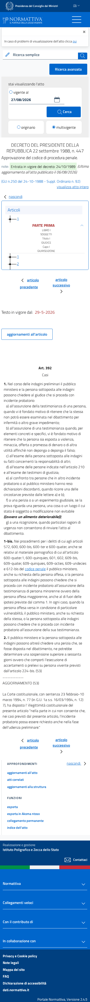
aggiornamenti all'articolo (27, 334)
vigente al (21, 92)
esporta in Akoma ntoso (23, 813)
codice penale (35, 569)
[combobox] (45, 55)
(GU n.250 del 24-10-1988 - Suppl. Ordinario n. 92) (40, 181)
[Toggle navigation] (77, 19)
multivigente (66, 127)
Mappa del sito (14, 969)
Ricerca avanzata (68, 69)
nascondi (15, 196)
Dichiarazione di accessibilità (24, 983)
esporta (12, 806)
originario (28, 127)
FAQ (6, 976)
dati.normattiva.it (16, 990)
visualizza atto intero (73, 187)
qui (75, 41)
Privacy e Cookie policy (20, 956)
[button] (57, 99)
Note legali (11, 962)
